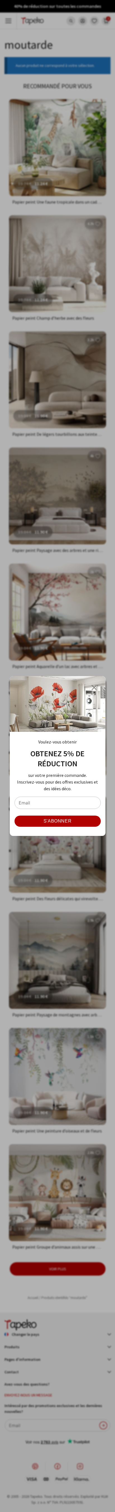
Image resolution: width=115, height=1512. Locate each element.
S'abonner (58, 821)
